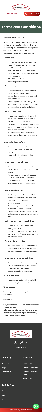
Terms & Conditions (31, 367)
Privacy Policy (28, 363)
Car (3, 391)
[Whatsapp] (36, 406)
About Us (5, 363)
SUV (3, 395)
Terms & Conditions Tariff (31, 373)
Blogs (4, 367)
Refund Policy (28, 379)
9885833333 (33, 14)
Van (3, 399)
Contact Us (6, 372)
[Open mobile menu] (39, 18)
